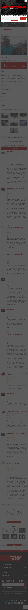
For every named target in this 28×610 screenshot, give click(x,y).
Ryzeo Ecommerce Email (7, 22)
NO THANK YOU (14, 20)
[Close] (25, 1)
